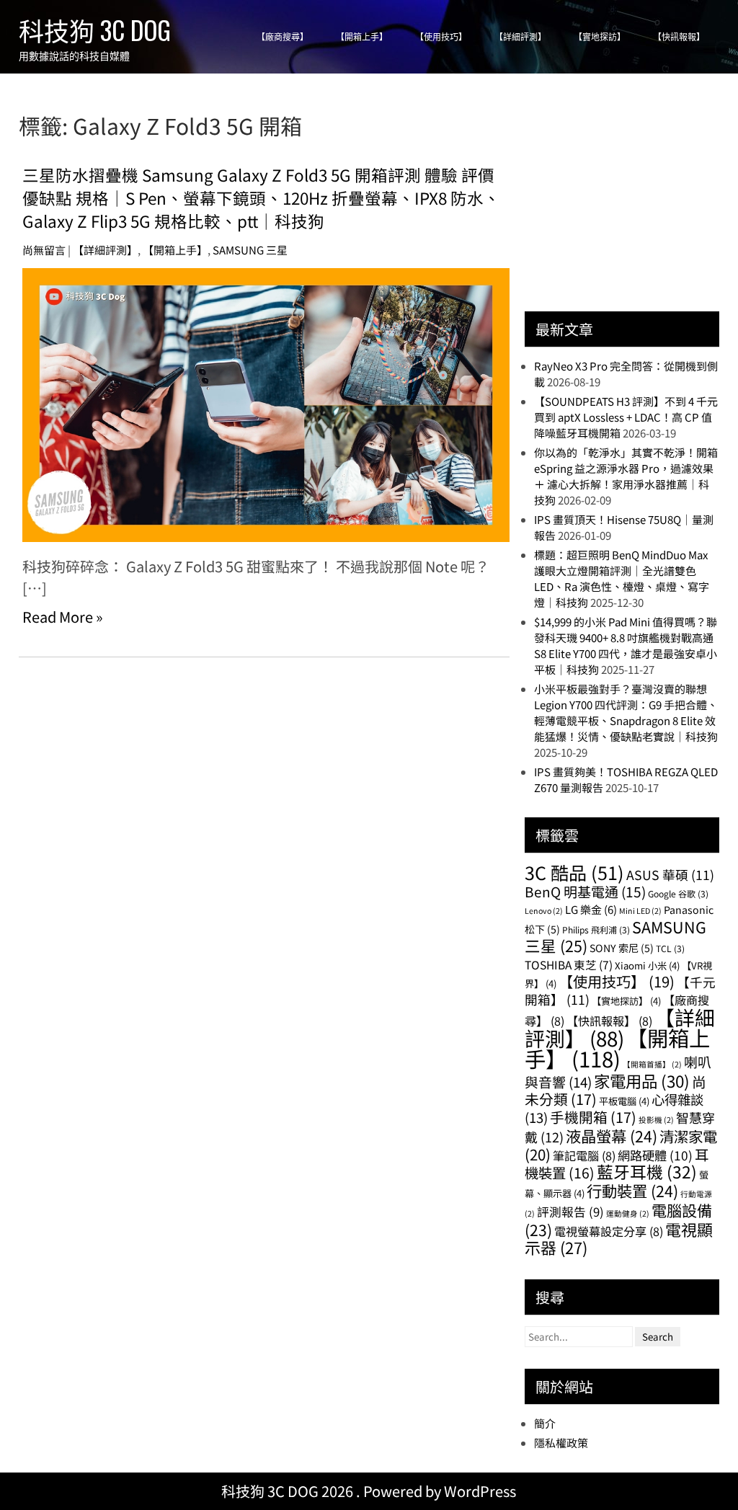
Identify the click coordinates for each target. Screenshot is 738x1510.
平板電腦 (624, 1101)
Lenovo (544, 910)
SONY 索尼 (622, 948)
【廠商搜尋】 (282, 37)
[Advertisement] (631, 200)
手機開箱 (593, 1116)
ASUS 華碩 (670, 875)
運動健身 (627, 1213)
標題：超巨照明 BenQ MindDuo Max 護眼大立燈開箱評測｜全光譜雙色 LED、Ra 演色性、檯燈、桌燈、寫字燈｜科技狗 (621, 578)
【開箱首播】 (652, 1064)
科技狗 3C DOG (95, 29)
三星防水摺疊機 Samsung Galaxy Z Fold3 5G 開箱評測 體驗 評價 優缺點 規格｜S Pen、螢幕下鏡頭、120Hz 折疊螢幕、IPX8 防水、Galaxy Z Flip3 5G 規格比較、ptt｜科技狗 (261, 197)
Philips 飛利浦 (596, 929)
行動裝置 (632, 1190)
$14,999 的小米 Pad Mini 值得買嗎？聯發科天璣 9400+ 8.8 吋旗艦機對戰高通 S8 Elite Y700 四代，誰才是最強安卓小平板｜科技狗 (625, 645)
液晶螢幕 (611, 1135)
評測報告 (570, 1211)
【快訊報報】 (679, 37)
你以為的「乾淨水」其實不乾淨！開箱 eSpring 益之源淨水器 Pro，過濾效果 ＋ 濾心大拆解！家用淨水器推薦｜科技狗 (626, 476)
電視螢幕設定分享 (608, 1231)
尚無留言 (44, 249)
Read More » (62, 616)
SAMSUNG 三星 (250, 249)
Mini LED (640, 910)
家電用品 (642, 1080)
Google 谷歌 (678, 893)
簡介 (545, 1423)
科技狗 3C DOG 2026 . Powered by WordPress (368, 1490)
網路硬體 (655, 1155)
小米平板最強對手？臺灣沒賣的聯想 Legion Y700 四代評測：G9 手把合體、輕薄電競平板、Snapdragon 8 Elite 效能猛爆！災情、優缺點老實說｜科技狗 (626, 712)
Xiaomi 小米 (647, 965)
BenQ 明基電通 (585, 891)
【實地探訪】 (600, 37)
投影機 (656, 1119)
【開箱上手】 (362, 37)
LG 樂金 (591, 909)
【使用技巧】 (441, 37)
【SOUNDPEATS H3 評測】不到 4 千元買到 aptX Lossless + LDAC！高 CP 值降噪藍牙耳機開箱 (626, 417)
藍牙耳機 (647, 1171)
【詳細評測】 (520, 37)
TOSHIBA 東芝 (569, 964)
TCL (670, 948)
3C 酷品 (574, 872)
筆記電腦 (584, 1155)
